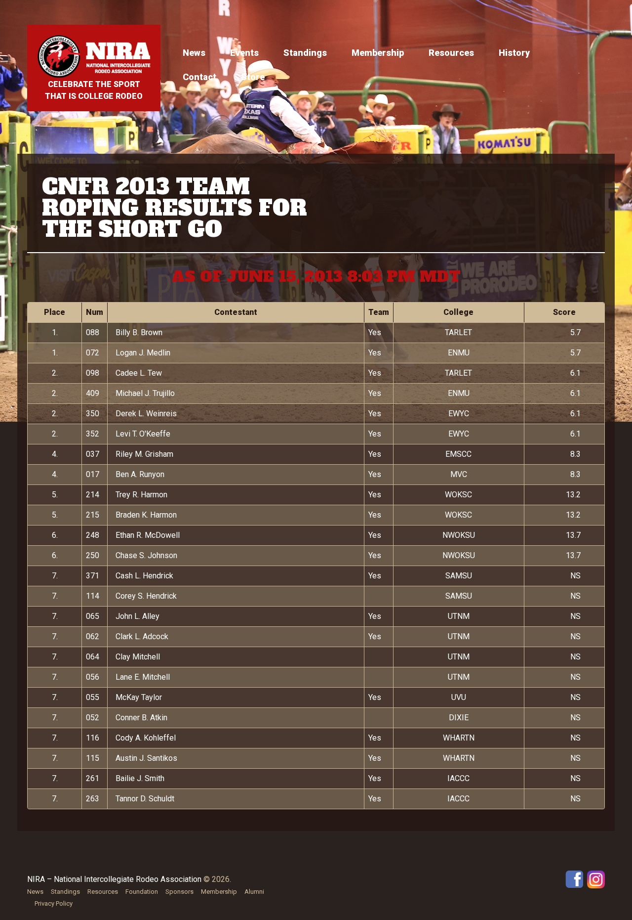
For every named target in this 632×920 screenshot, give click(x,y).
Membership (378, 52)
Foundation (141, 891)
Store (253, 77)
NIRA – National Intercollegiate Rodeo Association (114, 879)
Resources (451, 52)
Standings (305, 52)
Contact (199, 77)
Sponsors (179, 891)
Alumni (254, 891)
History (514, 52)
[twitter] (596, 878)
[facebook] (574, 878)
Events (244, 52)
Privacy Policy (54, 903)
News (194, 52)
